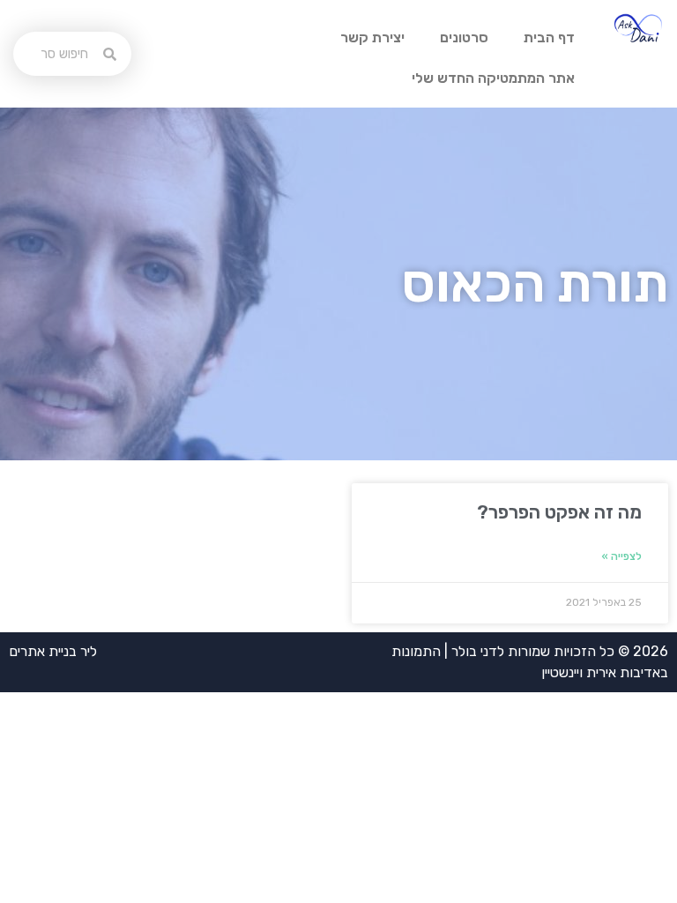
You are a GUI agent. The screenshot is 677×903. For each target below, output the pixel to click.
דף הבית (549, 37)
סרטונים (464, 37)
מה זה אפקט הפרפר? (559, 512)
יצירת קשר (372, 37)
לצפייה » (621, 556)
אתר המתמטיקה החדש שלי (493, 78)
